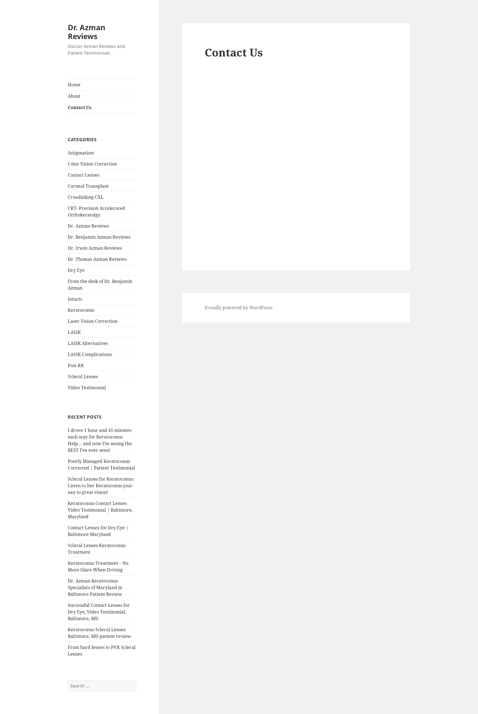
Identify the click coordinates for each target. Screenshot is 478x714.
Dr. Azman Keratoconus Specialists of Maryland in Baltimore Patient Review (95, 587)
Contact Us (80, 107)
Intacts (75, 299)
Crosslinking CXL (85, 197)
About (74, 96)
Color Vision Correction (92, 164)
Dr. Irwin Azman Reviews (95, 248)
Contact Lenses (83, 175)
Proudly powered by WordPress (238, 308)
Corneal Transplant (88, 186)
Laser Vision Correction (93, 321)
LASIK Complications (90, 354)
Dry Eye (76, 270)
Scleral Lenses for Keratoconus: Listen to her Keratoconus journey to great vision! (101, 485)
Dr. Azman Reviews (86, 31)
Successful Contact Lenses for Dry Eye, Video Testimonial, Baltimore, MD (99, 612)
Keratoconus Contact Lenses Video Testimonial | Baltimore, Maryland (100, 510)
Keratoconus (81, 310)
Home (74, 85)
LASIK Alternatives (88, 343)
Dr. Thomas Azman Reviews (97, 259)
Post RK (76, 365)
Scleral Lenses (83, 376)
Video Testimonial (87, 388)
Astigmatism (81, 153)
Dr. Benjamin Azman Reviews (99, 237)
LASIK (74, 332)
